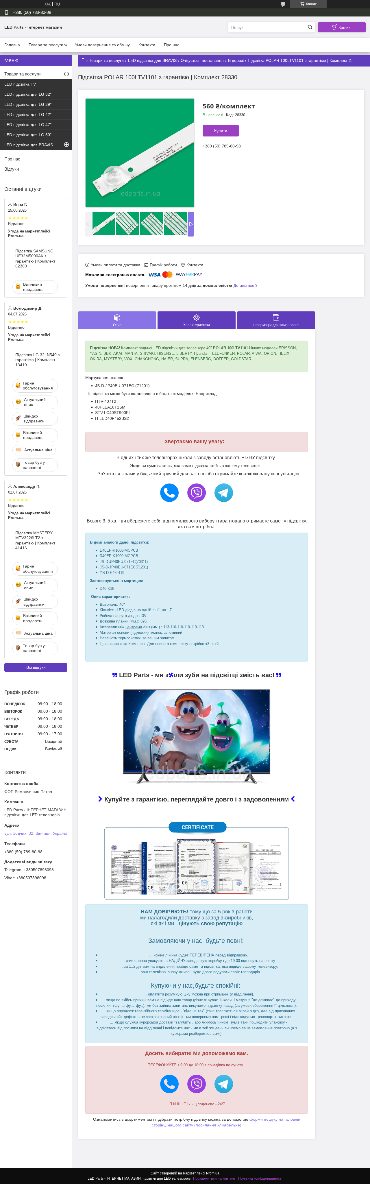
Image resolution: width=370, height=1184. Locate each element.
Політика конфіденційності (260, 1178)
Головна (12, 45)
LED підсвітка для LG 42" (27, 114)
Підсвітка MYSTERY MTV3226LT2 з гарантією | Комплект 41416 (35, 541)
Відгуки (11, 169)
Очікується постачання (202, 60)
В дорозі (236, 60)
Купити (220, 130)
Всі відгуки (36, 667)
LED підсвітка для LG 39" (27, 104)
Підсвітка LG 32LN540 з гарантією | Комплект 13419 (37, 359)
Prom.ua (212, 1173)
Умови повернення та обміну (102, 45)
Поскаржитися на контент (214, 1178)
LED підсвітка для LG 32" (27, 94)
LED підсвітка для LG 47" (27, 124)
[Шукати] (310, 27)
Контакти (146, 45)
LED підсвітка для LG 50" (27, 134)
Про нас (171, 45)
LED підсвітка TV (20, 84)
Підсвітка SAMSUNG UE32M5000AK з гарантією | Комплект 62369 (35, 259)
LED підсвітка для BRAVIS (152, 60)
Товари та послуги (46, 45)
